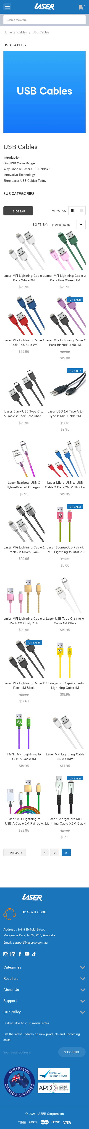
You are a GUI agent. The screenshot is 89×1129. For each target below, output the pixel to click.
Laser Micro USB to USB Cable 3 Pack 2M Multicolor (65, 484)
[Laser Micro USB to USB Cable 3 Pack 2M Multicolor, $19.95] (65, 456)
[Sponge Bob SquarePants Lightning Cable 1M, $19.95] (65, 657)
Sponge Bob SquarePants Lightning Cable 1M (65, 685)
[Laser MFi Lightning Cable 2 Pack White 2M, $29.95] (23, 249)
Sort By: (40, 224)
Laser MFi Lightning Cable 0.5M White (65, 756)
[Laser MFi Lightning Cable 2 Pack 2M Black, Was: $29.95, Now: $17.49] (23, 657)
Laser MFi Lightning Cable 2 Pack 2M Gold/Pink (23, 620)
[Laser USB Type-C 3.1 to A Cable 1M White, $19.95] (65, 592)
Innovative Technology (19, 174)
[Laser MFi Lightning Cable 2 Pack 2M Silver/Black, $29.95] (23, 521)
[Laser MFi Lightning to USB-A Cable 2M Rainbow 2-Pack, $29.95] (23, 793)
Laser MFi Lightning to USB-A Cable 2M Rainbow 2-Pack (24, 820)
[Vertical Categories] (7, 6)
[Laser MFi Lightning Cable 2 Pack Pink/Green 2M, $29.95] (65, 249)
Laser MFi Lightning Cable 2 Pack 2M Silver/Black (23, 549)
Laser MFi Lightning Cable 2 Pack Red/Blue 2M (23, 342)
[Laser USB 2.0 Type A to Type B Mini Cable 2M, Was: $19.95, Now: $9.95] (65, 385)
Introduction (12, 157)
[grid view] (72, 210)
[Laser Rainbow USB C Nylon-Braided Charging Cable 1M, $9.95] (23, 456)
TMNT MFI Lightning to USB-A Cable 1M (24, 756)
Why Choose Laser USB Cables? (26, 168)
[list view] (81, 210)
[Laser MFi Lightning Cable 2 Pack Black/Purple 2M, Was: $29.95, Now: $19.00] (65, 314)
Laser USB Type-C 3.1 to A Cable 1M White (65, 620)
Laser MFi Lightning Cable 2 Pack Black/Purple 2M (65, 342)
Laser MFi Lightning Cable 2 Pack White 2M (23, 277)
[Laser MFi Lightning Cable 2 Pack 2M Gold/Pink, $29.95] (23, 592)
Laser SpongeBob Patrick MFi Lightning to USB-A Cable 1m (65, 549)
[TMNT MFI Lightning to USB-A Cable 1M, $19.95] (23, 728)
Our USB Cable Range (19, 163)
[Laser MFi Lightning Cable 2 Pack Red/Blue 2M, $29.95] (23, 314)
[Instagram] (5, 954)
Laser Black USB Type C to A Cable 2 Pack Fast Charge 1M (24, 413)
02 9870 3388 (34, 912)
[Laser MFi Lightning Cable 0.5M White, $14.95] (65, 728)
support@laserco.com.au (30, 942)
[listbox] (67, 224)
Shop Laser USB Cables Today (24, 180)
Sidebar (19, 211)
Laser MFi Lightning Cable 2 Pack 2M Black (23, 685)
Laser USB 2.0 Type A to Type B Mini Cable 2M (65, 413)
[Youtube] (27, 954)
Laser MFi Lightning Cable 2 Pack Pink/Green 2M (65, 277)
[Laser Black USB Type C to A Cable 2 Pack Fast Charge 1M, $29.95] (23, 385)
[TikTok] (34, 954)
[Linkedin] (12, 954)
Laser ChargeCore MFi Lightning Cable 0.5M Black (65, 820)
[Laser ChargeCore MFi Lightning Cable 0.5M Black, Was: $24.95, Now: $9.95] (65, 793)
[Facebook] (20, 954)
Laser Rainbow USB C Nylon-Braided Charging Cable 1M (24, 484)
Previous (15, 852)
